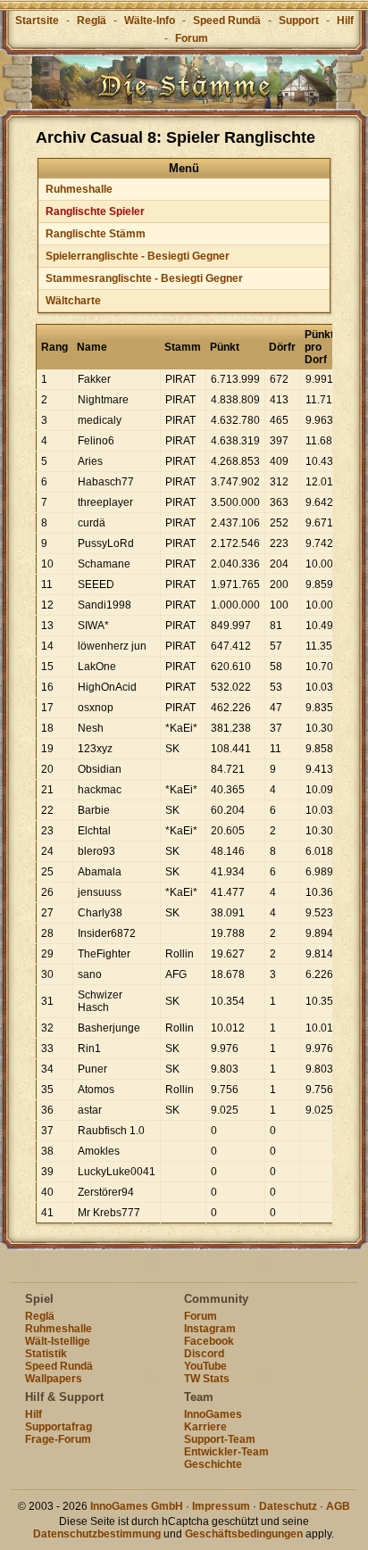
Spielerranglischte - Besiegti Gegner (138, 256)
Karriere (205, 1427)
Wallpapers (53, 1378)
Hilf (345, 20)
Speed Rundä (227, 20)
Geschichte (213, 1464)
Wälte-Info (149, 20)
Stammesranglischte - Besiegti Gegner (144, 278)
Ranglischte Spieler (95, 211)
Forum (191, 38)
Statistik (46, 1353)
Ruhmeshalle (79, 189)
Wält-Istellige (57, 1341)
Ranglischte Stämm (96, 234)
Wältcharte (73, 300)
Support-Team (219, 1439)
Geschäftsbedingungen (244, 1534)
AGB (338, 1506)
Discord (204, 1353)
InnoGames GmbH (136, 1506)
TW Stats (207, 1378)
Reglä (91, 20)
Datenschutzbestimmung (97, 1534)
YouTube (205, 1366)
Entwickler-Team (226, 1452)
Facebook (209, 1341)
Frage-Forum (58, 1439)
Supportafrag (58, 1427)
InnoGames (213, 1414)
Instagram (210, 1328)
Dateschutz (288, 1506)
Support (299, 20)
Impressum (221, 1506)
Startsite (37, 20)
